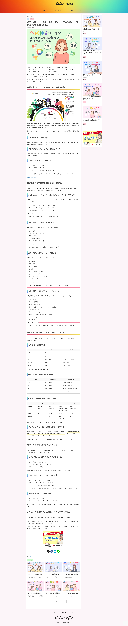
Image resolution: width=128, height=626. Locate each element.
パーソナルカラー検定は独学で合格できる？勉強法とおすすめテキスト (70, 593)
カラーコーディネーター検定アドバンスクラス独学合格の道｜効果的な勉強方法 (35, 574)
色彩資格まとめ (46, 10)
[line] (58, 551)
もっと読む (54, 601)
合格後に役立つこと (82, 10)
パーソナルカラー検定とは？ (70, 10)
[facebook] (51, 551)
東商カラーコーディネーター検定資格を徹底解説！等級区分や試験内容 (70, 574)
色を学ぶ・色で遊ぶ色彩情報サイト (64, 622)
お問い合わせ (55, 612)
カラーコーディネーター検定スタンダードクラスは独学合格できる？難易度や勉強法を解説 (53, 574)
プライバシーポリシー (71, 612)
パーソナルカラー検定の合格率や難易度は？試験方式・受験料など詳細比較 (53, 593)
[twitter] (48, 551)
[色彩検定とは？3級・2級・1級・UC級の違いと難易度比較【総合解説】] (55, 551)
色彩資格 (30, 556)
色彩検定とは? (58, 10)
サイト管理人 (62, 612)
